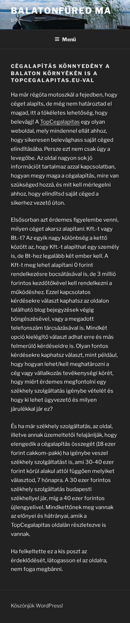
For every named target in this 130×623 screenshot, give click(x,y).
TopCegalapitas (60, 122)
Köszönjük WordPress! (37, 605)
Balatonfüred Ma (61, 10)
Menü (69, 39)
